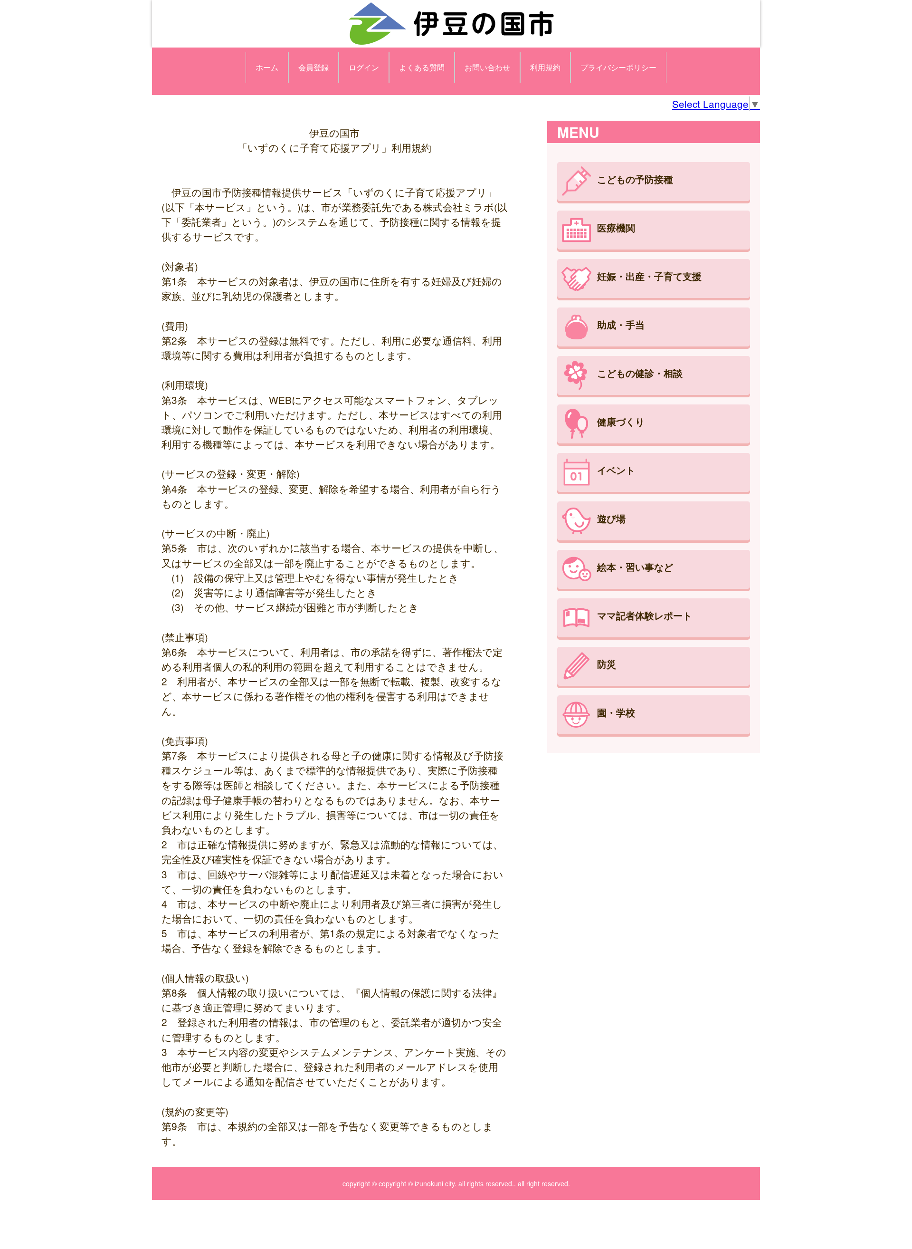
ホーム (267, 67)
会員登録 (313, 67)
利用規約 (545, 67)
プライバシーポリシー (618, 67)
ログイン (364, 67)
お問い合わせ (487, 67)
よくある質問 (422, 67)
